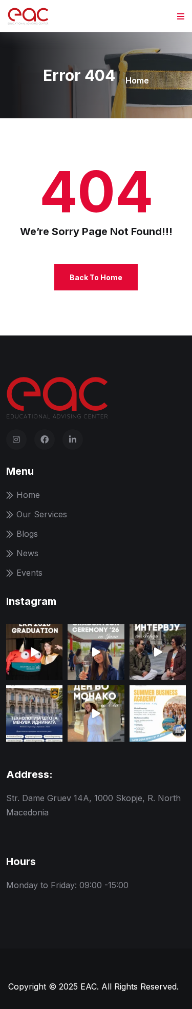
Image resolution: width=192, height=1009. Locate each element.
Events (29, 572)
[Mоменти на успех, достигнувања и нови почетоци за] (34, 652)
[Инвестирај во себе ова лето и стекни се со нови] (158, 713)
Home (137, 80)
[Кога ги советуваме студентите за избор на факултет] (96, 652)
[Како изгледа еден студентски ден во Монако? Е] (96, 713)
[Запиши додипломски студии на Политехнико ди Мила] (34, 713)
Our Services (41, 514)
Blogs (27, 534)
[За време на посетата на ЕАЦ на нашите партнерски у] (158, 652)
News (27, 553)
